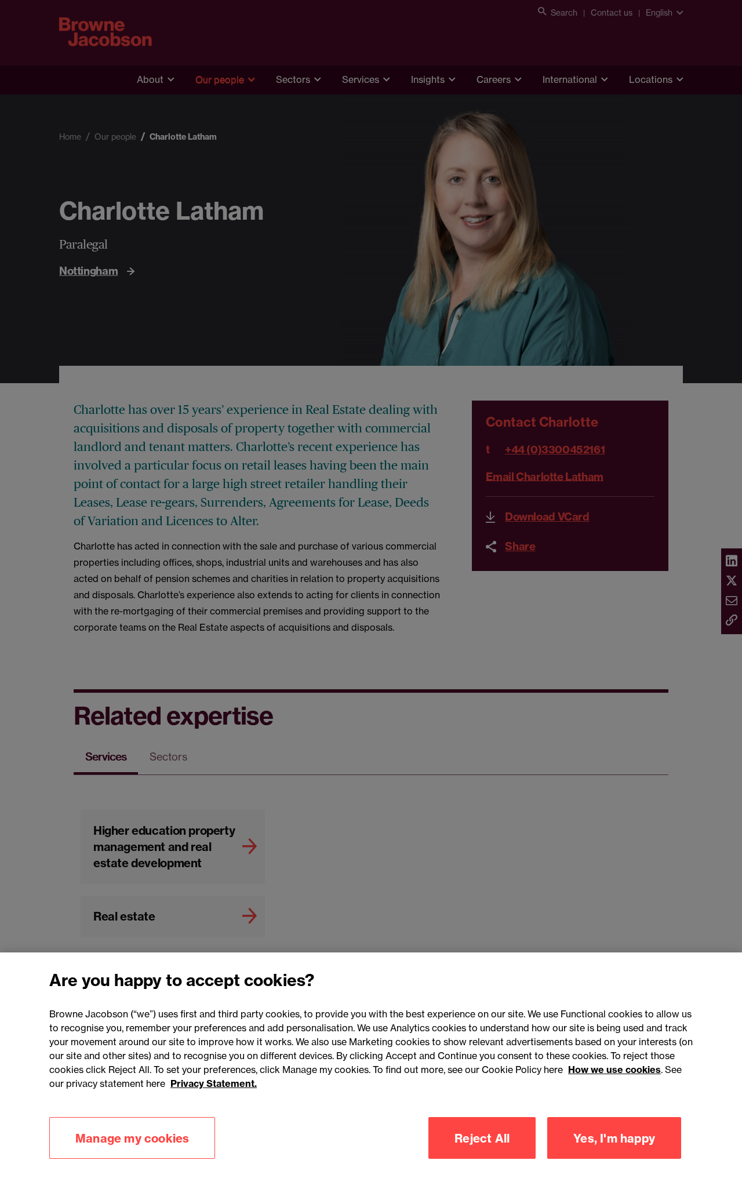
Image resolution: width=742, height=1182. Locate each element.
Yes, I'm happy (614, 1137)
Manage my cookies (132, 1137)
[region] (371, 1067)
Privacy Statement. (213, 1083)
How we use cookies (614, 1069)
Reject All (482, 1137)
